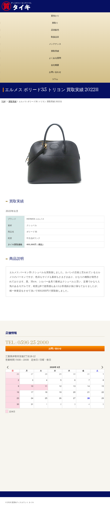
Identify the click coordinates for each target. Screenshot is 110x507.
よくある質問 (55, 58)
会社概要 (55, 65)
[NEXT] (102, 367)
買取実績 (55, 51)
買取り (55, 23)
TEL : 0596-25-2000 (27, 343)
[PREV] (8, 367)
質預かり (55, 16)
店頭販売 (55, 30)
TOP (3, 101)
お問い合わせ (55, 72)
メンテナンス (55, 44)
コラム (55, 79)
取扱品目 (55, 37)
